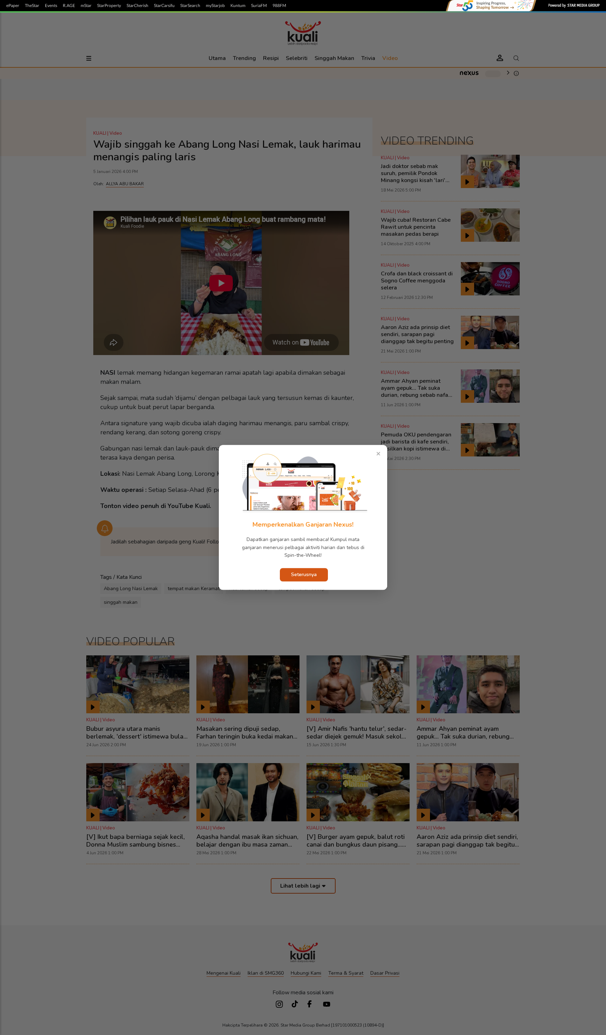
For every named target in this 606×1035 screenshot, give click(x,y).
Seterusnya (304, 575)
